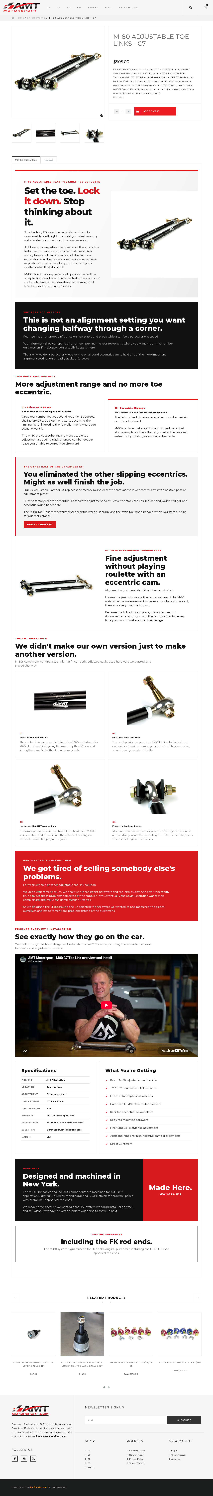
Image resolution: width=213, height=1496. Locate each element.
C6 (89, 1455)
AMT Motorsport (39, 1487)
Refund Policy (136, 1455)
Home (20, 18)
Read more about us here (50, 1436)
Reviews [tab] (48, 160)
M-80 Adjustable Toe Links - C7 (151, 40)
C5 (89, 1450)
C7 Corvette (36, 18)
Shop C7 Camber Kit (40, 524)
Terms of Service (137, 1463)
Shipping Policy (137, 1450)
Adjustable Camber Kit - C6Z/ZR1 (180, 1362)
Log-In (174, 1450)
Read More (118, 97)
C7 (89, 1459)
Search (91, 1467)
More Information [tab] (26, 160)
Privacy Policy (136, 1459)
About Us (175, 1459)
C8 (89, 1463)
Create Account (179, 1455)
